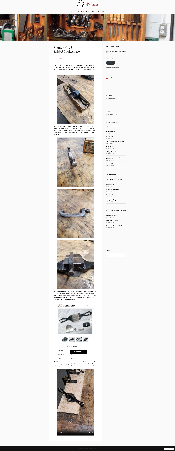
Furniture (110, 95)
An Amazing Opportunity (112, 189)
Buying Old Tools (110, 131)
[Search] (124, 255)
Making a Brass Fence (111, 215)
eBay (98, 11)
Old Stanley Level (110, 205)
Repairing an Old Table (112, 126)
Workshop (110, 102)
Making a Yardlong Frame (113, 200)
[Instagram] (109, 78)
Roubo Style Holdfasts (112, 220)
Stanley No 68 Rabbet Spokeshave (67, 49)
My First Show (109, 136)
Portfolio (73, 11)
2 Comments (59, 58)
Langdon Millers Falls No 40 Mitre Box (116, 210)
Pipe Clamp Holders (111, 174)
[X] (112, 78)
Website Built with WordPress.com (87, 448)
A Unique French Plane (112, 152)
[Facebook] (107, 78)
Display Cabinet (110, 146)
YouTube (87, 11)
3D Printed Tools (110, 164)
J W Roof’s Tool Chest (111, 169)
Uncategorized (111, 98)
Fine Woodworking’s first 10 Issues (115, 141)
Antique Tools (85, 56)
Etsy (93, 11)
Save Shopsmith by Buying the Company (113, 157)
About (103, 11)
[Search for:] (116, 255)
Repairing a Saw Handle (112, 194)
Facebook (80, 11)
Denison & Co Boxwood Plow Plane (115, 225)
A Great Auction (110, 184)
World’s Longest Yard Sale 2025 (114, 179)
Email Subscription (112, 46)
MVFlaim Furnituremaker (71, 56)
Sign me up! (111, 62)
